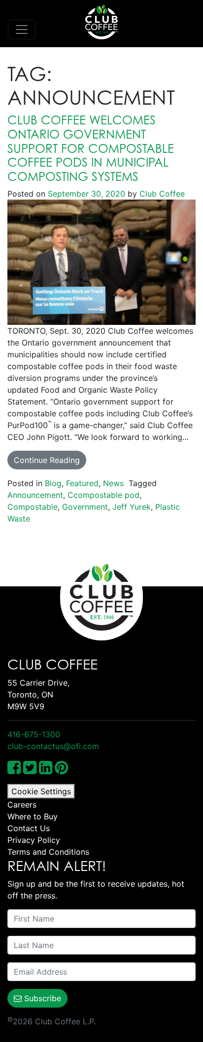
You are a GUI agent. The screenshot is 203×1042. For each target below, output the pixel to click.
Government (85, 507)
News (113, 483)
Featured (82, 483)
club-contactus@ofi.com (53, 746)
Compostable (32, 507)
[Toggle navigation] (21, 29)
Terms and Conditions (48, 852)
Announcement (35, 495)
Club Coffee (161, 194)
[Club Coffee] (101, 22)
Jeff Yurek (131, 507)
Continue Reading (47, 460)
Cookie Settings (41, 791)
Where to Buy (32, 816)
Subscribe (41, 998)
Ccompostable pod (103, 495)
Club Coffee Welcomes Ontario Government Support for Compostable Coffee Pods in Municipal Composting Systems (90, 148)
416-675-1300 (33, 734)
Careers (21, 805)
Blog (53, 483)
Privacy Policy (33, 840)
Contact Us (28, 828)
